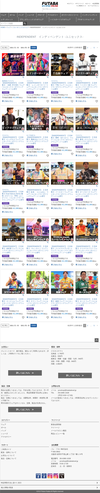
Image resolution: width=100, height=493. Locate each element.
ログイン (71, 3)
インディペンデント (89, 15)
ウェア (3, 15)
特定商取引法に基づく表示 (11, 483)
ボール (12, 15)
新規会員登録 (56, 424)
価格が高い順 (25, 47)
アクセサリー (53, 15)
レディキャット (7, 19)
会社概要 (54, 445)
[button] (97, 47)
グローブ (40, 15)
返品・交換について (8, 458)
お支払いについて (8, 455)
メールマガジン (94, 6)
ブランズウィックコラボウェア (32, 19)
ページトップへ (97, 340)
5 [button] (94, 48)
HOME (3, 27)
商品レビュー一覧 (58, 434)
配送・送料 (55, 347)
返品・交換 (5, 386)
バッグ (21, 15)
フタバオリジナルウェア (21, 27)
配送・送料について (8, 452)
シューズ (30, 15)
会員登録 (96, 3)
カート (88, 3)
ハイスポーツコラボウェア (60, 19)
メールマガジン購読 (58, 431)
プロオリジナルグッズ (85, 19)
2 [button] (87, 48)
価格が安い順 (14, 47)
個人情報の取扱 (7, 487)
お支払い (4, 347)
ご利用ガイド (81, 6)
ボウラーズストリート (70, 15)
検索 (25, 23)
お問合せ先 (55, 386)
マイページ (80, 3)
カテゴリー (5, 420)
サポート (4, 445)
